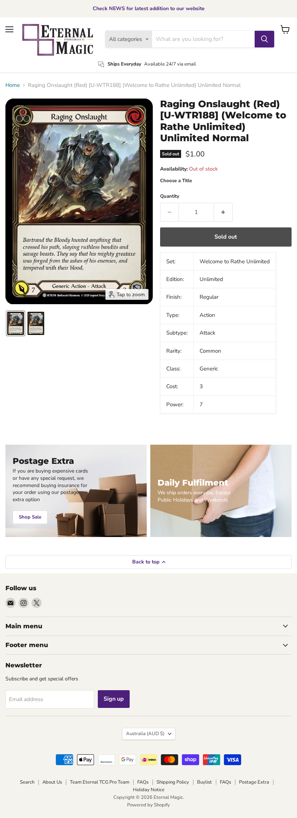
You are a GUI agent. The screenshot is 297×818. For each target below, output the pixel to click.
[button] (16, 323)
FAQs (142, 782)
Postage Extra (254, 782)
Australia (145, 733)
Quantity (169, 196)
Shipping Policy (172, 782)
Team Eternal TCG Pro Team (99, 782)
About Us (52, 782)
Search (27, 782)
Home (12, 85)
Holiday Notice (148, 789)
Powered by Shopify (148, 805)
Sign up (114, 699)
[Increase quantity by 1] (223, 212)
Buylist (204, 782)
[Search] (264, 39)
